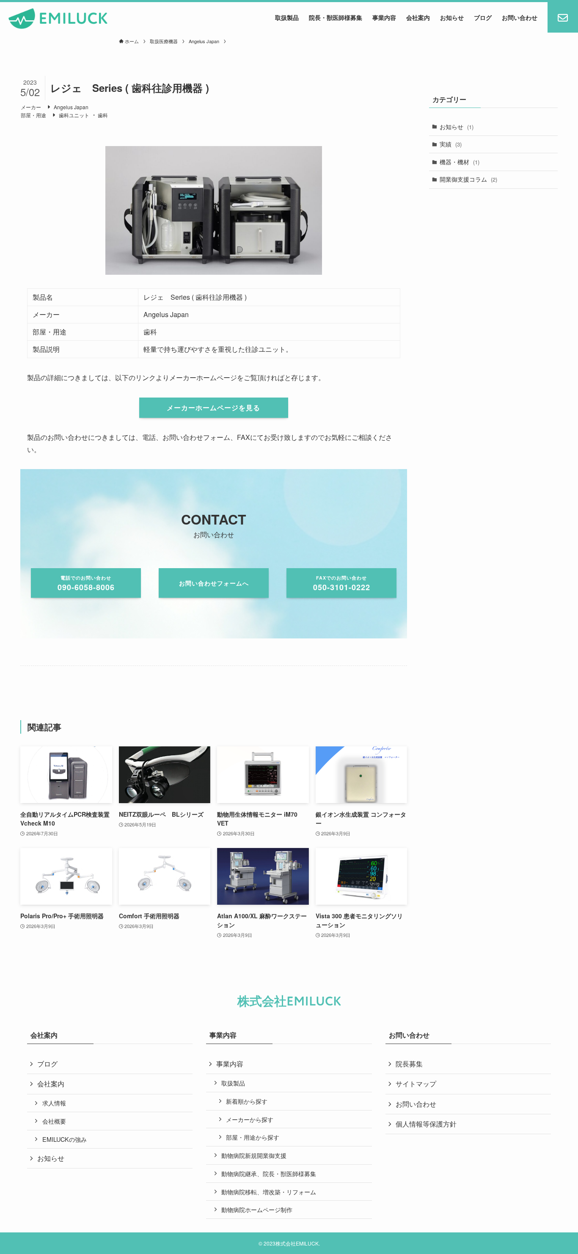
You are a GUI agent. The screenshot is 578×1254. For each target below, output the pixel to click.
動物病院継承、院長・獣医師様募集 (268, 1173)
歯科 (103, 115)
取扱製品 (233, 1082)
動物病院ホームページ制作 (256, 1209)
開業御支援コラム (468, 179)
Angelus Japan (71, 106)
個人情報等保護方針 (426, 1124)
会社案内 (50, 1083)
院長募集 (409, 1064)
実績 (451, 144)
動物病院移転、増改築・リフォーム (268, 1191)
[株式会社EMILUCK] (58, 18)
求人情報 (54, 1102)
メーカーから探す (249, 1119)
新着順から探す (246, 1101)
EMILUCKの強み (64, 1139)
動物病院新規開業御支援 (253, 1155)
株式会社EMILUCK (289, 1001)
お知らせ (456, 126)
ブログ (47, 1064)
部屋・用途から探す (252, 1136)
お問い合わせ (416, 1104)
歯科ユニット (74, 115)
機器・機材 (459, 161)
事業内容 (229, 1064)
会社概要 (54, 1120)
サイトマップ (416, 1083)
